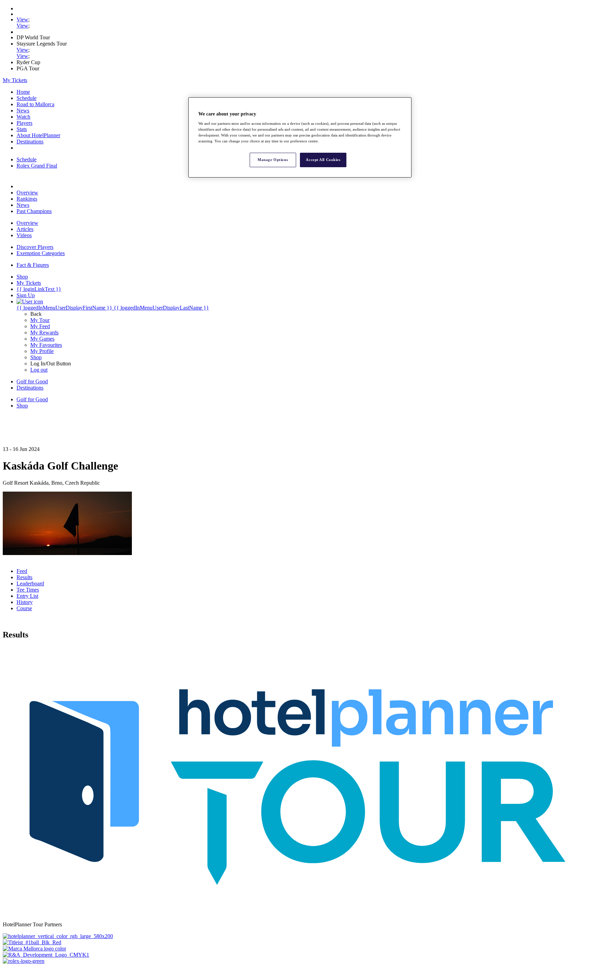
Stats (22, 129)
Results (24, 577)
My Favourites (46, 345)
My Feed (40, 326)
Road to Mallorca (35, 104)
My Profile (42, 351)
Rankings (27, 199)
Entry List (27, 596)
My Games (42, 339)
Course (24, 608)
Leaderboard (30, 583)
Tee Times (28, 590)
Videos (24, 235)
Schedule (26, 98)
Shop (36, 357)
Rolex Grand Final (37, 166)
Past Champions (34, 211)
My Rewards (44, 332)
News (23, 110)
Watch (23, 117)
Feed (22, 571)
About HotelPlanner (38, 135)
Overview (27, 192)
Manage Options (273, 160)
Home (23, 92)
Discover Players (35, 247)
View (22, 19)
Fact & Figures (33, 265)
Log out (39, 370)
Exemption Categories (41, 253)
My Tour (40, 320)
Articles (25, 229)
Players (24, 123)
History (25, 602)
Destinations (30, 141)
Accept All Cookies (323, 160)
